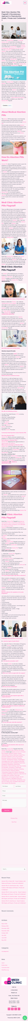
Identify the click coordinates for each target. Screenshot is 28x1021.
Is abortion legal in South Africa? (11, 641)
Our (25, 773)
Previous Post (14, 818)
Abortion (23, 45)
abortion (3, 60)
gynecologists (16, 776)
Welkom (17, 770)
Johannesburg (5, 755)
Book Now (6, 810)
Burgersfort (11, 772)
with (21, 776)
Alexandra (19, 758)
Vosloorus (9, 758)
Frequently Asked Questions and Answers (12, 638)
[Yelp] (19, 1009)
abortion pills (20, 387)
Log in (3, 962)
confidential (4, 780)
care (8, 780)
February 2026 (5, 926)
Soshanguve (12, 767)
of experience (8, 778)
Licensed (10, 776)
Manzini (8, 770)
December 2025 (5, 928)
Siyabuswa (15, 773)
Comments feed (5, 967)
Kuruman (4, 770)
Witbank (16, 772)
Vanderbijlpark (21, 759)
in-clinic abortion (7, 311)
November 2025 (5, 930)
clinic (24, 780)
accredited (4, 775)
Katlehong (15, 755)
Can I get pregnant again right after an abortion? (14, 575)
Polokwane (15, 769)
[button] (25, 1018)
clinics (8, 775)
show (10, 105)
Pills (7, 750)
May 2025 (4, 940)
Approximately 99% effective (8, 443)
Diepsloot (9, 756)
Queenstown (17, 764)
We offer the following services (9, 411)
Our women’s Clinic (7, 558)
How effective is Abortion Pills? (9, 440)
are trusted (21, 750)
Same (16, 775)
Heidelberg (15, 762)
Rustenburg (4, 769)
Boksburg (4, 758)
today (19, 781)
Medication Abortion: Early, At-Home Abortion (13, 299)
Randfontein (10, 764)
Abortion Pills (10, 40)
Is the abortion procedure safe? (10, 661)
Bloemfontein (5, 765)
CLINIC (9, 463)
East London (10, 761)
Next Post (14, 822)
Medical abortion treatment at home (10, 375)
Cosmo (14, 756)
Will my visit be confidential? (10, 686)
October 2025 (5, 933)
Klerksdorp (10, 769)
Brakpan (6, 753)
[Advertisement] (14, 848)
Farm (23, 755)
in (20, 751)
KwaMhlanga (9, 773)
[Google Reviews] (15, 1009)
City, (17, 756)
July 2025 (4, 935)
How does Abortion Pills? (8, 435)
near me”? (4, 781)
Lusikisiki (4, 773)
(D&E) (15, 353)
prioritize (12, 775)
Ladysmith (21, 773)
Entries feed (4, 965)
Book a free (9, 781)
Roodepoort (4, 764)
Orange (20, 755)
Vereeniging (4, 761)
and (20, 778)
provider (3, 751)
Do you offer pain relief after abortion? (12, 722)
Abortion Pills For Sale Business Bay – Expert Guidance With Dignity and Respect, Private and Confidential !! (13, 887)
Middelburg (21, 772)
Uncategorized (5, 951)
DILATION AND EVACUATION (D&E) (11, 348)
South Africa (9, 276)
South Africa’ (8, 49)
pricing (17, 778)
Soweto (19, 753)
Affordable (13, 778)
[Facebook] (9, 1009)
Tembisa (15, 753)
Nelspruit (13, 770)
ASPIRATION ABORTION (8, 314)
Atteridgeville (10, 759)
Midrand (11, 753)
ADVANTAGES (5, 461)
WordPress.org (5, 969)
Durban (24, 765)
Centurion (4, 759)
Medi (9, 750)
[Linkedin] (12, 1009)
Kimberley (21, 769)
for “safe (17, 780)
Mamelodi (21, 761)
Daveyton (20, 756)
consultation (15, 781)
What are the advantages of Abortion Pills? (12, 444)
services (18, 751)
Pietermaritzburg (12, 765)
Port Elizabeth (5, 767)
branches (16, 750)
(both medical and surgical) (17, 97)
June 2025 (4, 937)
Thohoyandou (5, 772)
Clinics (12, 750)
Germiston (4, 756)
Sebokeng (16, 761)
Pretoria (10, 755)
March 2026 (4, 923)
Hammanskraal (5, 762)
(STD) (17, 414)
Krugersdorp (22, 762)
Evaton (11, 762)
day (19, 775)
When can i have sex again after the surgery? (14, 673)
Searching (12, 780)
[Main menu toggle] (25, 2)
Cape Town (19, 765)
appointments (5, 776)
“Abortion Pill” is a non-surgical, (9, 303)
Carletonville (18, 767)
